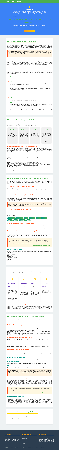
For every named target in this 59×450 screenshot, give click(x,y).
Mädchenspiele (24, 438)
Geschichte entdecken (29, 31)
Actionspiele (24, 441)
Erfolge (13, 1)
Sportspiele (23, 443)
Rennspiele (23, 440)
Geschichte (8, 1)
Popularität (19, 1)
